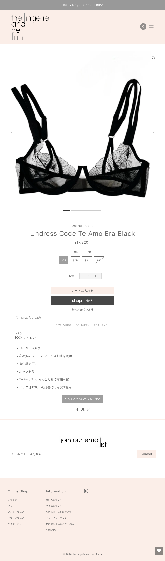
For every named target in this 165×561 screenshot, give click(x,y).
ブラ (10, 505)
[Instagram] (86, 491)
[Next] (153, 131)
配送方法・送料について (59, 511)
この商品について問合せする (82, 399)
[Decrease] (83, 276)
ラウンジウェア (16, 517)
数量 (71, 275)
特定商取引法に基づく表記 (60, 523)
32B (63, 260)
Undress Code (82, 226)
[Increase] (95, 276)
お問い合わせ (53, 529)
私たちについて (54, 499)
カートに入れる (83, 290)
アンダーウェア (16, 511)
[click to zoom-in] (153, 57)
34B (75, 260)
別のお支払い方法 (82, 309)
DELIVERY (83, 325)
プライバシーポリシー (57, 517)
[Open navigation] (151, 26)
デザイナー (14, 499)
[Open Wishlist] (159, 551)
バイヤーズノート (17, 523)
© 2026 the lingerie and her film (81, 554)
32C (87, 260)
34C (99, 260)
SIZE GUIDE (64, 325)
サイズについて (54, 505)
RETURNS (100, 325)
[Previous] (11, 131)
